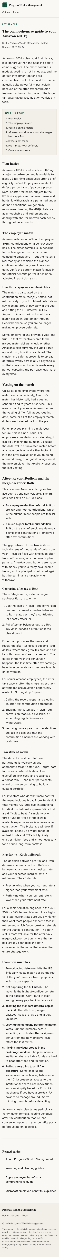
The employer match (20, 123)
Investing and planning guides (25, 1168)
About (16, 12)
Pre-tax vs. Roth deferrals (23, 145)
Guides (6, 12)
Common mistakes (19, 150)
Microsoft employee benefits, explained (31, 1191)
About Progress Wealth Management (29, 1159)
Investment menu (18, 141)
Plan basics (14, 118)
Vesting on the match (20, 127)
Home (5, 1215)
